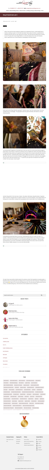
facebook (39, 439)
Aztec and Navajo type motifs (28, 405)
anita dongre (20, 396)
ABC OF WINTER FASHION (8, 385)
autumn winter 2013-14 (17, 405)
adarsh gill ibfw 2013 (34, 385)
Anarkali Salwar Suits (8, 394)
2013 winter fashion (13, 380)
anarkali (33, 389)
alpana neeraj (23, 387)
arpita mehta (27, 401)
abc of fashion (34, 382)
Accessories (5, 338)
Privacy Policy (26, 439)
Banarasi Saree (35, 407)
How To (4, 344)
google (40, 441)
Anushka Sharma (23, 398)
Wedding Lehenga (30, 10)
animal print (42, 394)
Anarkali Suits (16, 394)
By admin (12, 21)
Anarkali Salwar (7, 391)
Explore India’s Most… (13, 318)
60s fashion (38, 380)
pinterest (39, 445)
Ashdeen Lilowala (7, 403)
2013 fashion (6, 380)
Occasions (5, 364)
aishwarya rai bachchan (8, 387)
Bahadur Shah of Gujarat (8, 407)
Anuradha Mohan (15, 398)
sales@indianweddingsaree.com (33, 8)
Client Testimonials (9, 439)
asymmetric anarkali (39, 403)
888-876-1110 (21, 8)
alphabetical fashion (39, 387)
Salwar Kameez (22, 10)
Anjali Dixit (27, 396)
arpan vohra (20, 401)
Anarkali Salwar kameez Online (28, 391)
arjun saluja (14, 401)
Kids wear (5, 354)
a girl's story (27, 382)
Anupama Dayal (7, 398)
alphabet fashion (30, 387)
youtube (39, 447)
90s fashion (21, 382)
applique (36, 398)
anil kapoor (29, 394)
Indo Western (6, 351)
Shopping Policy (27, 443)
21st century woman (30, 380)
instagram (40, 449)
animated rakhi (13, 396)
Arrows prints (33, 401)
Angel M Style (22, 394)
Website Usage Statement (29, 445)
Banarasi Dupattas (18, 407)
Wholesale (18, 441)
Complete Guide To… (13, 325)
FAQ (7, 441)
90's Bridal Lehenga (13, 382)
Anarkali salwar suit (39, 391)
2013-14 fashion (22, 380)
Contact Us (18, 439)
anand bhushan (27, 389)
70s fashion (6, 382)
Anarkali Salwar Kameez (15, 391)
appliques (42, 398)
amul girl (5, 389)
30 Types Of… (11, 303)
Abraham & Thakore (18, 385)
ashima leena (14, 403)
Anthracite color (39, 396)
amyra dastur (11, 389)
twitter (39, 443)
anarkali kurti (39, 389)
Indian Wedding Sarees (7, 348)
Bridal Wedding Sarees (14, 10)
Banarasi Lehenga (27, 407)
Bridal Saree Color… (13, 311)
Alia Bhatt (17, 387)
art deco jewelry (41, 401)
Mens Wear (5, 361)
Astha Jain (32, 403)
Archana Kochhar (7, 401)
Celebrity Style (6, 341)
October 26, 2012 (7, 21)
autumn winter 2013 (7, 405)
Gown (42, 10)
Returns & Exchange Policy (29, 441)
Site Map (17, 443)
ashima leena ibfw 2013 (23, 403)
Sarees (7, 10)
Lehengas (5, 357)
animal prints (6, 396)
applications (30, 398)
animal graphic (36, 394)
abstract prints (26, 385)
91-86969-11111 (13, 8)
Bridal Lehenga (37, 10)
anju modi (32, 396)
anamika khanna (19, 389)
